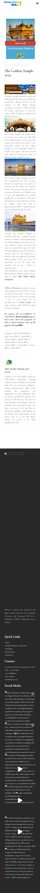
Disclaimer (9, 649)
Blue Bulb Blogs (24, 333)
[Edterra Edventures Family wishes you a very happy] (20, 706)
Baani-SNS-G (26, 336)
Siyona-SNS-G (23, 345)
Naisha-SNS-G (23, 339)
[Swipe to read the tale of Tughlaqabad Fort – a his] (20, 738)
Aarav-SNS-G (14, 336)
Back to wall (20, 43)
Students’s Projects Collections (16, 646)
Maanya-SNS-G (11, 339)
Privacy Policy (10, 652)
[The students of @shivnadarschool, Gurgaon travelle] (20, 863)
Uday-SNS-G (16, 348)
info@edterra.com (11, 679)
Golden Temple (25, 302)
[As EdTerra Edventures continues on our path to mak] (20, 832)
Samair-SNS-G (10, 345)
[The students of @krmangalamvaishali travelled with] (20, 769)
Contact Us (9, 655)
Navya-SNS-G (23, 342)
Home (7, 643)
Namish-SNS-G (11, 342)
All (15, 333)
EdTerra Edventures (13, 288)
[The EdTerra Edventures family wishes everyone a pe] (20, 800)
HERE (20, 325)
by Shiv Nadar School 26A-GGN (17, 67)
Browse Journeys (22, 316)
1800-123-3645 (9, 676)
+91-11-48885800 (11, 673)
